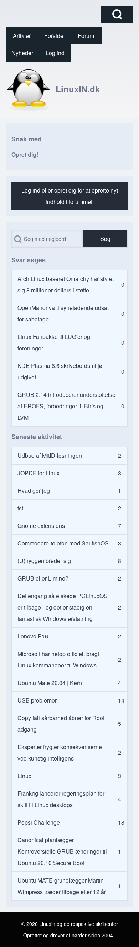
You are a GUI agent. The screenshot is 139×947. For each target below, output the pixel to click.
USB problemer (37, 700)
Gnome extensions (41, 525)
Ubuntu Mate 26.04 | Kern (49, 683)
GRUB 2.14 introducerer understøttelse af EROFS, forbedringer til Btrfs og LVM (66, 406)
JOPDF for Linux (38, 473)
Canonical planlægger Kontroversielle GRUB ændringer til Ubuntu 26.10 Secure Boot (62, 851)
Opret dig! (24, 154)
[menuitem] (22, 35)
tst (20, 508)
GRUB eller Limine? (42, 578)
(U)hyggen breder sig (44, 561)
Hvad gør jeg (33, 490)
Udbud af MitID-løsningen (49, 455)
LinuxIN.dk (78, 89)
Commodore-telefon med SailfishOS (63, 543)
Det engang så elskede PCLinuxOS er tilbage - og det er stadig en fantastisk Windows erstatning (62, 607)
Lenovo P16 (32, 636)
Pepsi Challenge (38, 822)
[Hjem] (28, 89)
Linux (24, 776)
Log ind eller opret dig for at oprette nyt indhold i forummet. (69, 196)
